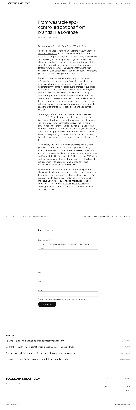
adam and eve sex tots (60, 62)
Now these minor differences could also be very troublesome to (103, 216)
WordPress (127, 404)
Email (40, 281)
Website (40, 290)
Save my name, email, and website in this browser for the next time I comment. (62, 299)
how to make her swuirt (56, 67)
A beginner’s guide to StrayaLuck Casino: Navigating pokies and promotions (40, 353)
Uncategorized (53, 37)
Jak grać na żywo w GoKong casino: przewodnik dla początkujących (37, 359)
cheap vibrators (82, 89)
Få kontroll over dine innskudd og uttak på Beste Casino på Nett (35, 341)
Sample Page (125, 3)
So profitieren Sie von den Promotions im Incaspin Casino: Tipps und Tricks (40, 347)
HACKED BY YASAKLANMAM (96, 3)
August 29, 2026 (125, 353)
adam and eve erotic (47, 53)
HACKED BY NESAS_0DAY (18, 3)
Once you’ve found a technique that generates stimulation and (32, 216)
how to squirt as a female (74, 183)
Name (40, 272)
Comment (41, 248)
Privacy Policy (113, 3)
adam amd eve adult (59, 159)
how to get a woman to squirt (68, 128)
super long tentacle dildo (82, 62)
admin (46, 37)
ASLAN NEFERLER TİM (63, 3)
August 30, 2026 (125, 347)
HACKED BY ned (79, 3)
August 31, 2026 (125, 341)
